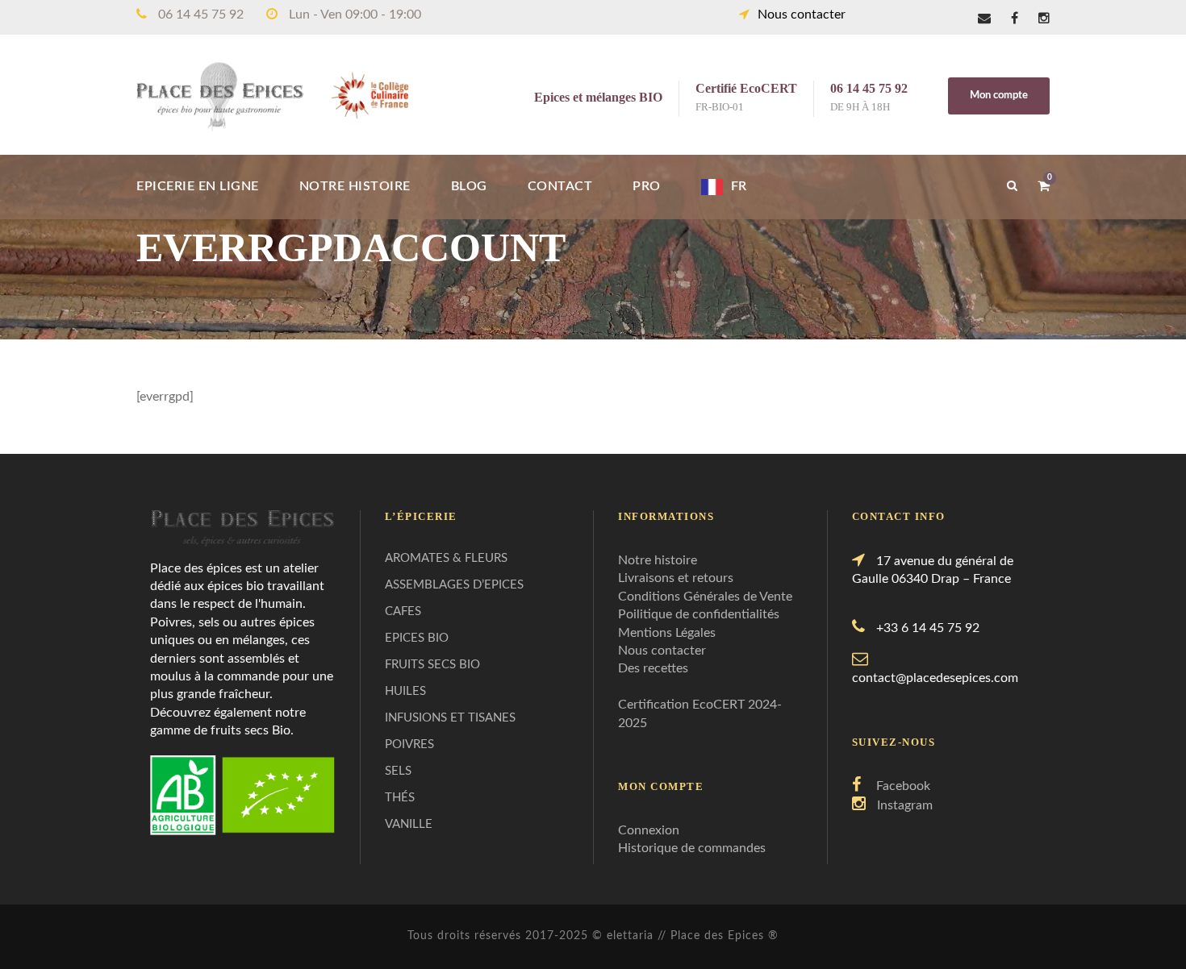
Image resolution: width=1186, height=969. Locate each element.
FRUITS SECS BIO (432, 665)
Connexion (648, 830)
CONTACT (560, 186)
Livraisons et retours (675, 578)
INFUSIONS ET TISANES (450, 718)
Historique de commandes (692, 848)
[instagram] (1044, 18)
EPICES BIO (417, 638)
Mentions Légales (667, 632)
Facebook (903, 786)
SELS (398, 771)
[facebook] (1014, 18)
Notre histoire (657, 560)
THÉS (400, 798)
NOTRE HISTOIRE (355, 186)
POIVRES (409, 744)
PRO (647, 186)
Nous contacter (802, 14)
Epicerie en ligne (197, 186)
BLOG (469, 186)
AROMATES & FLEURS (446, 558)
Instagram (905, 805)
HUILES (405, 691)
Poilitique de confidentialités (698, 614)
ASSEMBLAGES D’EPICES (454, 585)
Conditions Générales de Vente (705, 596)
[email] (984, 18)
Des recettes (653, 668)
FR (739, 186)
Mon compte (999, 95)
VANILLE (408, 824)
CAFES (403, 611)
